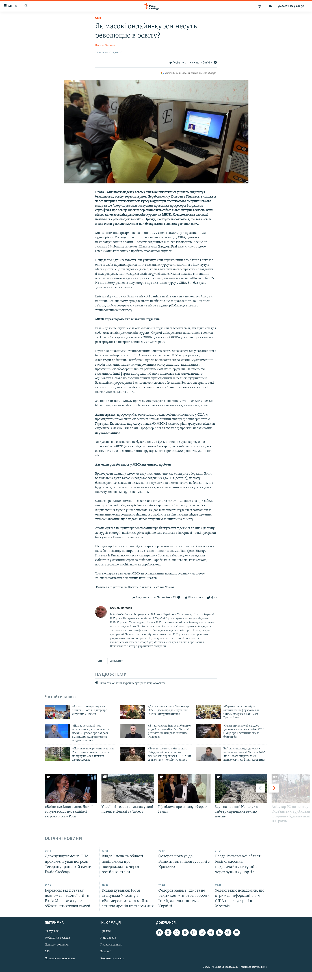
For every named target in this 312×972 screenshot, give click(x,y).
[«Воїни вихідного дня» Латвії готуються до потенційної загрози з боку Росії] (71, 788)
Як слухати (52, 931)
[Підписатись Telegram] (210, 932)
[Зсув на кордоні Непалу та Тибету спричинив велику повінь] (241, 788)
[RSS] (219, 932)
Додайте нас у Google (291, 6)
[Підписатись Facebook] (159, 932)
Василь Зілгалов (105, 45)
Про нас (105, 931)
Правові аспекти (111, 944)
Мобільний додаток (57, 937)
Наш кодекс (108, 937)
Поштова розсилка (57, 944)
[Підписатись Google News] (167, 932)
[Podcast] (227, 932)
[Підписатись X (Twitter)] (176, 932)
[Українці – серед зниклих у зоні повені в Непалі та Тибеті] (127, 788)
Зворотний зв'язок (112, 958)
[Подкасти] (259, 6)
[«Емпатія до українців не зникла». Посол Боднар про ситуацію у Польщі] (57, 712)
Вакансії (105, 951)
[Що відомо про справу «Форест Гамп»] (184, 788)
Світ (98, 18)
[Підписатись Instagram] (193, 932)
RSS (47, 951)
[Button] (177, 62)
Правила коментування (60, 958)
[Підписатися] (236, 932)
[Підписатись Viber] (202, 932)
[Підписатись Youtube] (185, 932)
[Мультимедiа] (270, 6)
